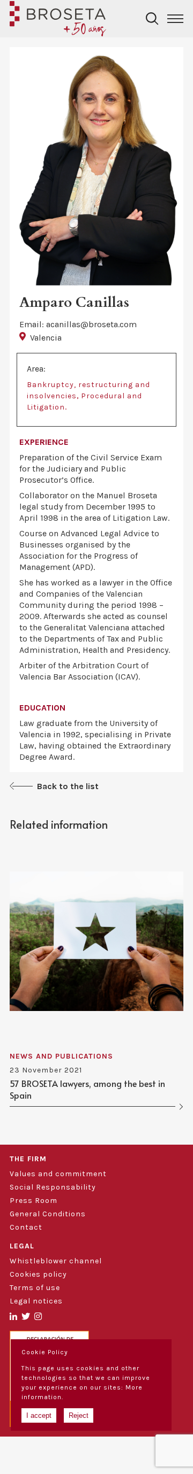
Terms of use (35, 1287)
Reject (78, 1415)
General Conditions (48, 1213)
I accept (38, 1415)
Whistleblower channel (56, 1260)
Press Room (33, 1200)
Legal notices (36, 1301)
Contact (26, 1227)
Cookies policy (38, 1274)
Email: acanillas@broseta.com (78, 324)
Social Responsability (53, 1187)
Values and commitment (58, 1173)
